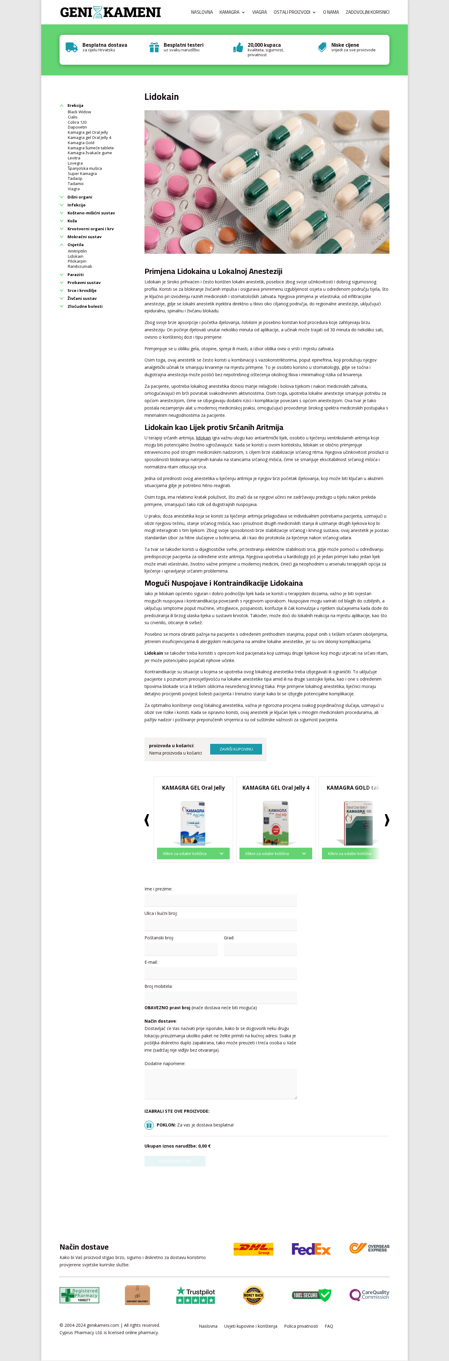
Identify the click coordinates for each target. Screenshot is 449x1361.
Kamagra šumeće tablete (91, 148)
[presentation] (146, 820)
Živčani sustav (82, 298)
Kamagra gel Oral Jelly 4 (89, 137)
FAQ (329, 1326)
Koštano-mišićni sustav (91, 213)
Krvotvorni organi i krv (90, 228)
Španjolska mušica (85, 168)
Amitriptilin (77, 251)
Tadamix (76, 183)
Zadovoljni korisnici (367, 13)
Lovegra (75, 163)
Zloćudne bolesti (85, 306)
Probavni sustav (83, 282)
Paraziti (75, 274)
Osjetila (75, 244)
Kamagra (229, 13)
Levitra (74, 158)
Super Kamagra (82, 173)
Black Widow (79, 112)
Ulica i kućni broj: (160, 913)
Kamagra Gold (81, 142)
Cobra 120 (77, 122)
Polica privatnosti (301, 1326)
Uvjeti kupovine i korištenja (250, 1326)
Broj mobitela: (158, 986)
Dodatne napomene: (164, 1063)
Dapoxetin (77, 127)
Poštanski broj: (159, 938)
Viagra (259, 13)
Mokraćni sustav (84, 236)
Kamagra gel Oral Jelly (88, 132)
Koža (72, 221)
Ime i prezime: (158, 889)
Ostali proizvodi (292, 13)
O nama (331, 13)
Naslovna (202, 13)
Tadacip (75, 178)
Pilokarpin (77, 261)
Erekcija (75, 105)
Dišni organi (79, 197)
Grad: (229, 938)
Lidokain (75, 256)
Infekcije (76, 205)
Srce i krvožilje (82, 290)
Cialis (73, 117)
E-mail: (151, 962)
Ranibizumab (80, 266)
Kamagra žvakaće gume (90, 152)
